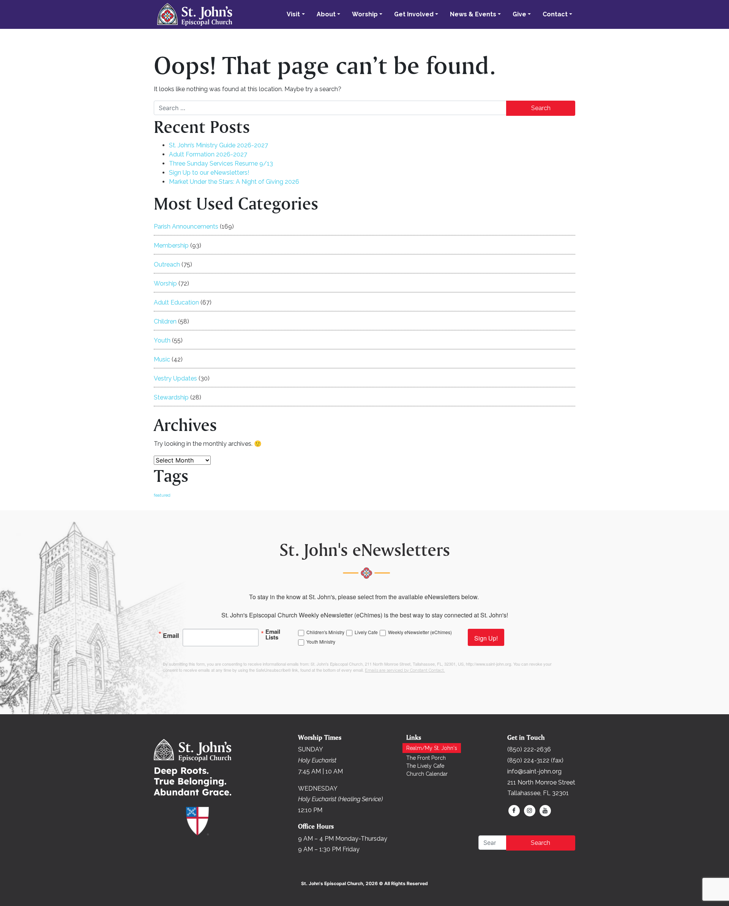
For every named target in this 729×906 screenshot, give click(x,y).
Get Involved (414, 14)
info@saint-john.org (534, 771)
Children (165, 321)
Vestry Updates (175, 378)
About (326, 14)
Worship (365, 14)
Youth (162, 340)
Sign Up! (486, 638)
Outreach (167, 264)
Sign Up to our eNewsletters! (209, 172)
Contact (555, 14)
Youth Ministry (320, 641)
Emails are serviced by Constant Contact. (405, 670)
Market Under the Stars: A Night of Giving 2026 (234, 181)
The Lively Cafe (425, 766)
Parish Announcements (186, 226)
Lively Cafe (366, 632)
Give (519, 14)
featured (162, 495)
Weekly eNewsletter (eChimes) (420, 632)
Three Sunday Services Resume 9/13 (221, 163)
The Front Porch (426, 758)
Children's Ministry (325, 632)
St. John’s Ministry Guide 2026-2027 (218, 145)
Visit (293, 14)
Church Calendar (427, 774)
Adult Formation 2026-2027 (208, 154)
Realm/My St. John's (431, 748)
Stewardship (171, 397)
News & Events (473, 14)
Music (162, 359)
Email (171, 635)
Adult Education (176, 302)
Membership (171, 245)
